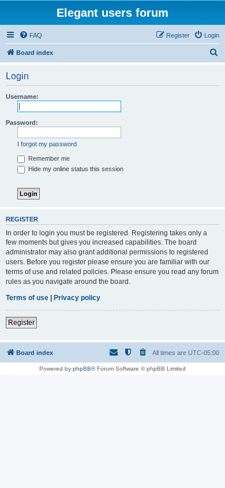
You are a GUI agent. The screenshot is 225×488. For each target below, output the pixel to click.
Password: (22, 122)
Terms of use (27, 298)
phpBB (82, 368)
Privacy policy (77, 298)
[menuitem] (30, 35)
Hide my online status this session (75, 168)
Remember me (48, 158)
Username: (22, 96)
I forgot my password (47, 144)
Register (21, 323)
